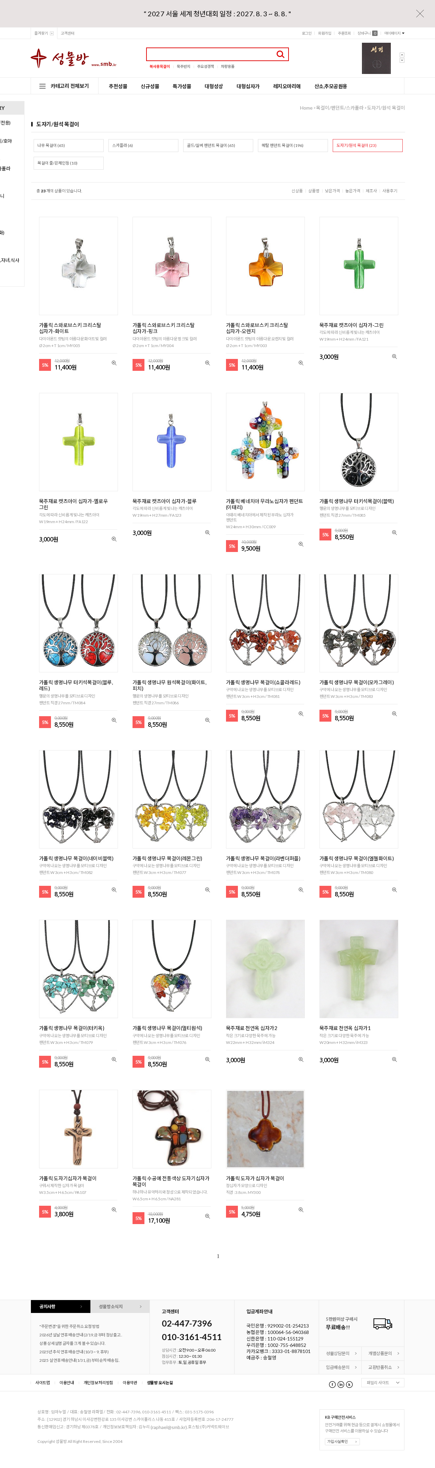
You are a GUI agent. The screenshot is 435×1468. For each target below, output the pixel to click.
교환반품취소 (380, 1367)
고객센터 (67, 33)
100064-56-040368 (288, 1332)
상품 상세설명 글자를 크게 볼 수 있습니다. (72, 1343)
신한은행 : (256, 1338)
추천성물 (118, 86)
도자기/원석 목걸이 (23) (356, 145)
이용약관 (130, 1382)
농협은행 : (256, 1332)
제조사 (371, 190)
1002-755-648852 (286, 1345)
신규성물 (150, 86)
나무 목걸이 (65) (51, 145)
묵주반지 (183, 66)
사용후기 (389, 190)
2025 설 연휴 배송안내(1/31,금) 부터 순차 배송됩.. (79, 1360)
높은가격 (352, 190)
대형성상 (214, 86)
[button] (404, 65)
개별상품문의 (380, 1353)
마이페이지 (392, 33)
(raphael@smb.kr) (169, 1427)
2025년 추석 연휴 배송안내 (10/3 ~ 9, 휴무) (74, 1351)
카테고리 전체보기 (70, 86)
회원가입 (324, 33)
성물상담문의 (337, 1353)
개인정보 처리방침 (98, 1382)
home (306, 108)
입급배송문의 (337, 1367)
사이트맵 (42, 1382)
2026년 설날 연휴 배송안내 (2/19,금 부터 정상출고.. (80, 1334)
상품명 (313, 190)
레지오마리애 (287, 86)
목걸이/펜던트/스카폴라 (340, 108)
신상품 (297, 190)
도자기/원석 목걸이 (386, 108)
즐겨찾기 (41, 33)
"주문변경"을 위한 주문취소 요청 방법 (69, 1326)
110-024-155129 (285, 1338)
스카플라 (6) (122, 145)
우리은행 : (256, 1345)
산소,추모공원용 (330, 86)
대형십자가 (248, 86)
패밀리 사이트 (378, 1382)
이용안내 (66, 1382)
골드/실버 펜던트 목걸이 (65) (211, 145)
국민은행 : (256, 1326)
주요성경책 (205, 66)
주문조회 (344, 33)
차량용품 (227, 66)
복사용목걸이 (160, 66)
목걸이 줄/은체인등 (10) (57, 163)
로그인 (307, 33)
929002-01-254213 (288, 1326)
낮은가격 (332, 190)
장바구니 (367, 33)
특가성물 (182, 86)
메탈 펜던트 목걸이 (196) (282, 145)
